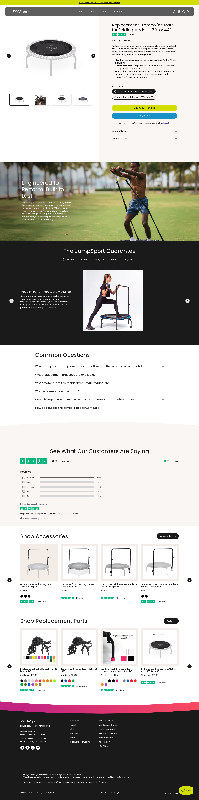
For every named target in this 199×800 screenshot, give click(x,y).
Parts (169, 621)
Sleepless (118, 793)
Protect (114, 259)
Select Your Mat (118, 86)
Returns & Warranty (108, 733)
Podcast (74, 733)
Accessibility (104, 741)
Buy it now (145, 115)
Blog (72, 729)
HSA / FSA (103, 746)
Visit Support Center (108, 725)
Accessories (166, 536)
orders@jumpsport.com (36, 741)
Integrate (99, 259)
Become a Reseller (107, 737)
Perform (70, 259)
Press (72, 737)
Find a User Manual (107, 729)
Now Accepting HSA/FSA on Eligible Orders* (99, 2)
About (73, 725)
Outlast (84, 259)
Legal (164, 793)
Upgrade (129, 259)
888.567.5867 (41, 739)
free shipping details (32, 777)
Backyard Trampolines (80, 741)
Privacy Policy (173, 793)
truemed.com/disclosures (99, 782)
